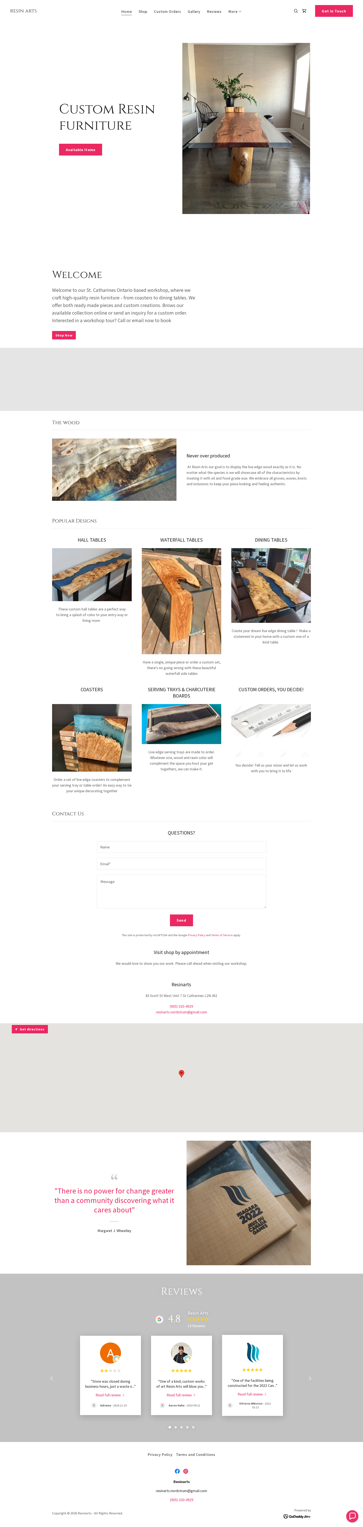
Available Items (80, 149)
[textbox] (181, 847)
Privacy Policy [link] (196, 935)
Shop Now (63, 335)
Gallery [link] (194, 11)
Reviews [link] (214, 11)
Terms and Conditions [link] (196, 1454)
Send (181, 920)
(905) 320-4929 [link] (181, 1006)
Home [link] (126, 11)
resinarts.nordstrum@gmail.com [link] (181, 1012)
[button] (235, 11)
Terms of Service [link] (222, 935)
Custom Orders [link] (167, 11)
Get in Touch (334, 11)
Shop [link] (143, 11)
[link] (23, 11)
